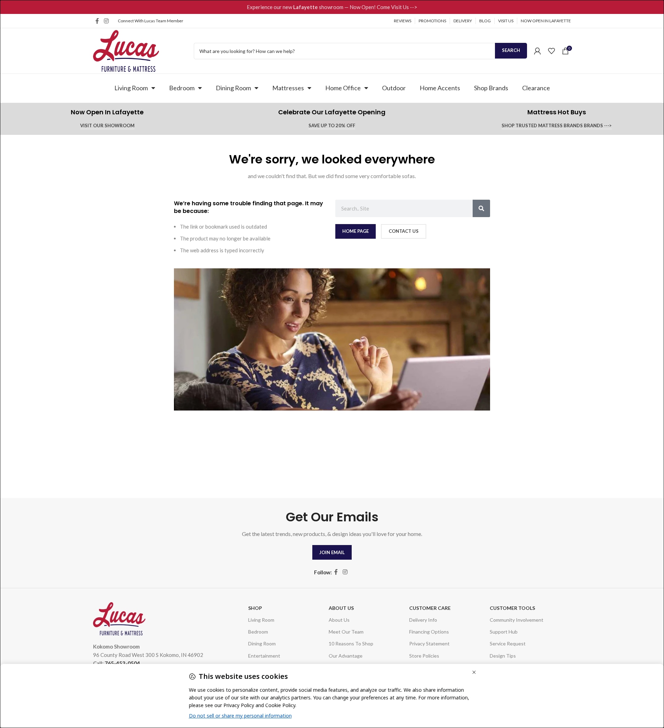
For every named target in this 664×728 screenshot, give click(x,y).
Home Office (343, 88)
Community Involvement (516, 620)
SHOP (255, 608)
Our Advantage (345, 656)
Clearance (536, 88)
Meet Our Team (346, 632)
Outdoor (394, 88)
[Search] (481, 208)
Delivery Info (423, 620)
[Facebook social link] (97, 21)
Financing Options (429, 632)
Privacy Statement (429, 643)
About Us (341, 608)
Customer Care (430, 608)
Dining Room (233, 88)
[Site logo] (126, 50)
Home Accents (440, 88)
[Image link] (119, 618)
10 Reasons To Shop (351, 643)
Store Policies (424, 656)
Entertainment (264, 656)
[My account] (537, 51)
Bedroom (181, 88)
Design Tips (503, 656)
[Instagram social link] (106, 21)
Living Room (131, 88)
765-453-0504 (122, 663)
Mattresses (288, 88)
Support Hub (504, 632)
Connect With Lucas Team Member (150, 20)
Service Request (508, 643)
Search (511, 50)
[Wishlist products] (551, 51)
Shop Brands (491, 88)
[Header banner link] (332, 7)
